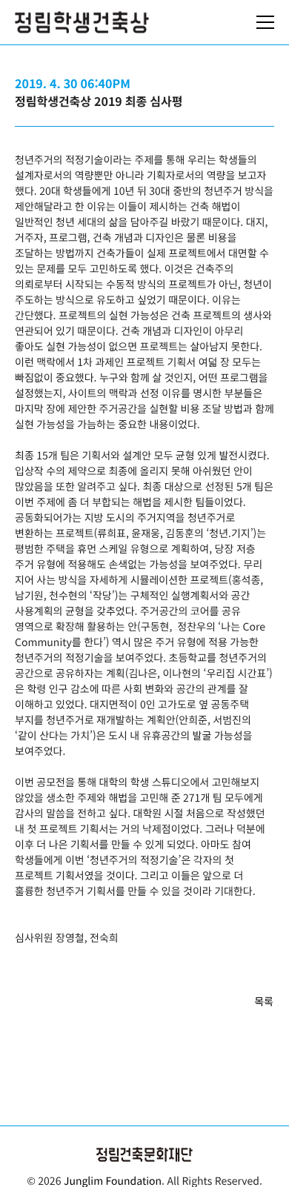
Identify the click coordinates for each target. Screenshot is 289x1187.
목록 (263, 1001)
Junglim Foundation (113, 1180)
